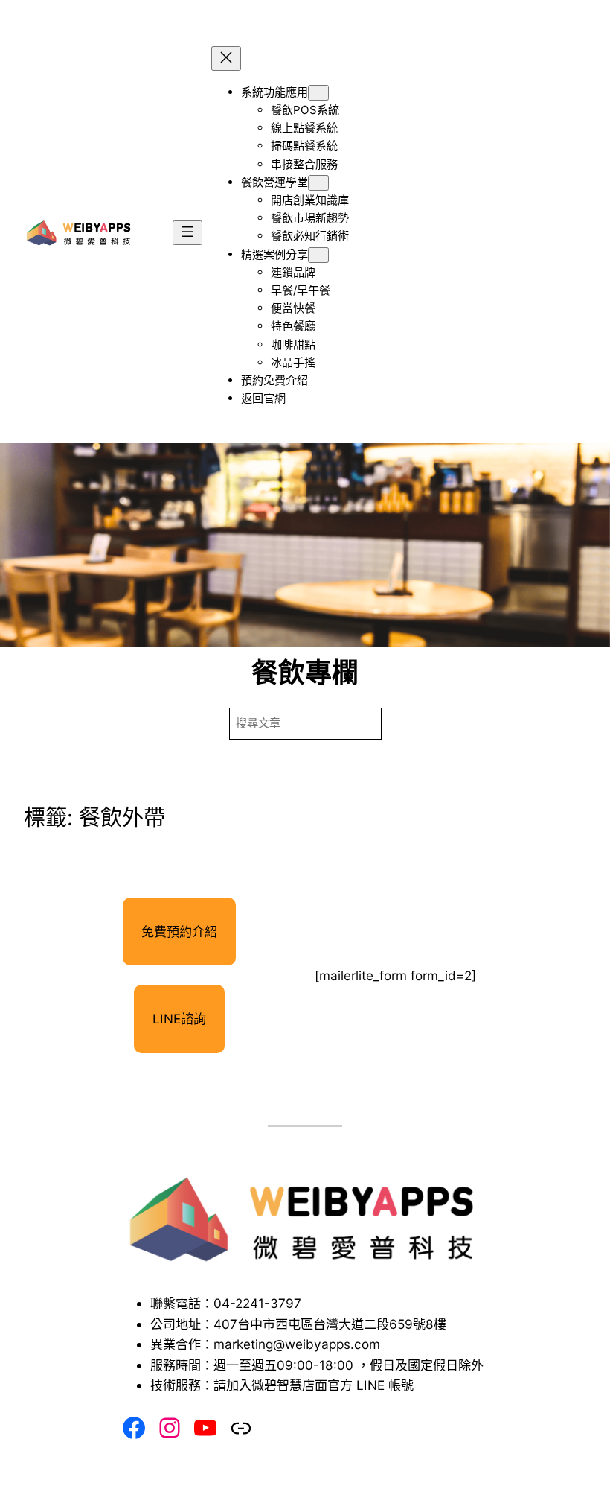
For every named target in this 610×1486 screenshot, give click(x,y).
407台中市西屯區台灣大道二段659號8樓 (330, 1324)
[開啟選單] (187, 232)
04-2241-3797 (257, 1303)
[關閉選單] (226, 58)
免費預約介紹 (179, 931)
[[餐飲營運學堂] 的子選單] (318, 183)
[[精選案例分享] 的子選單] (318, 255)
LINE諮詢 (179, 1018)
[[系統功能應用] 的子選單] (318, 93)
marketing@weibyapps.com (297, 1344)
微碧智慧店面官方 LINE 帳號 (332, 1385)
